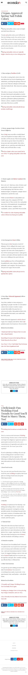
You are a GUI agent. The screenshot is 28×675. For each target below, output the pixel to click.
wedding (12, 473)
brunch (7, 555)
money (23, 534)
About (14, 643)
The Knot (18, 491)
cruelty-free (7, 359)
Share (5, 23)
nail (6, 35)
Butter (12, 198)
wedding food (13, 611)
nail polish (13, 359)
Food (2, 405)
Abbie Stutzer (10, 21)
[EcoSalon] (14, 2)
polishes (7, 261)
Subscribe (14, 648)
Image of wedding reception (9, 603)
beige (6, 134)
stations (9, 570)
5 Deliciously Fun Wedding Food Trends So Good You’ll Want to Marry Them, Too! (14, 413)
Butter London (17, 179)
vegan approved (9, 360)
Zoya (13, 240)
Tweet (11, 23)
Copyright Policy (14, 650)
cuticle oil (20, 319)
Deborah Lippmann (14, 296)
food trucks (7, 611)
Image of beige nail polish (8, 350)
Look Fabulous (4, 11)
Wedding (22, 435)
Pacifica (13, 73)
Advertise (14, 645)
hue (11, 244)
